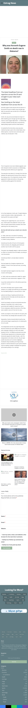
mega (22, 597)
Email (3, 522)
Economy (19, 594)
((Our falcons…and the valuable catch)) (6, 484)
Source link (4, 353)
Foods (24, 594)
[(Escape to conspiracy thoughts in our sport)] (21, 460)
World (20, 603)
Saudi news (11, 600)
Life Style (17, 597)
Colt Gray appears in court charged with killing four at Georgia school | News (7, 463)
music (5, 600)
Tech (23, 600)
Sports (16, 40)
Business (4, 594)
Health (11, 597)
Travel (15, 603)
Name (3, 516)
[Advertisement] (14, 21)
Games (5, 597)
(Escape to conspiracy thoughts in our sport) (19, 467)
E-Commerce (11, 594)
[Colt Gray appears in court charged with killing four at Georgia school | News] (7, 457)
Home (12, 40)
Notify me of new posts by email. (11, 545)
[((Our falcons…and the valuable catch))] (7, 477)
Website (3, 528)
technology (8, 603)
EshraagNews (14, 401)
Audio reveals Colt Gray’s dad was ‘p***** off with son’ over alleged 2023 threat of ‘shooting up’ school (20, 482)
